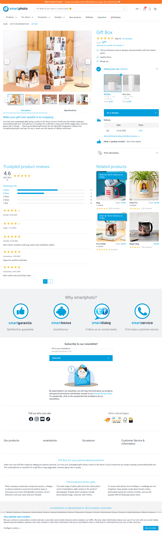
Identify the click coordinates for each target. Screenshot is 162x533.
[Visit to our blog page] (42, 419)
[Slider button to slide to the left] (7, 61)
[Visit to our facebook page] (31, 419)
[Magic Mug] (144, 227)
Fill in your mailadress (61, 348)
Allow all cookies (150, 528)
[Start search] (124, 8)
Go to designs (113, 113)
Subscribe (56, 358)
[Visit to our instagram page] (36, 419)
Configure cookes (11, 528)
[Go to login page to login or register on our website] (144, 8)
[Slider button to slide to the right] (88, 61)
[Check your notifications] (150, 8)
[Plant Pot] (144, 185)
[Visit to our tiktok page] (48, 419)
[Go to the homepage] (15, 9)
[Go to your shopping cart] (155, 8)
